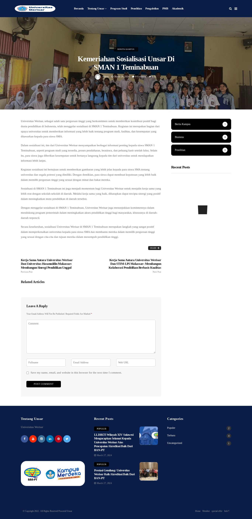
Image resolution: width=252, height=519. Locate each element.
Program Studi (118, 8)
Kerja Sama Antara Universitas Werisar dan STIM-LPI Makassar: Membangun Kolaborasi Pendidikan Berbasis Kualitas (135, 265)
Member (206, 511)
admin (105, 76)
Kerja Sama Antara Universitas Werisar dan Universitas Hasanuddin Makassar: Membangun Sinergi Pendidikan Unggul (47, 265)
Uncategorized (174, 443)
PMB (165, 8)
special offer (217, 511)
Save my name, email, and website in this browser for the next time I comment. (76, 372)
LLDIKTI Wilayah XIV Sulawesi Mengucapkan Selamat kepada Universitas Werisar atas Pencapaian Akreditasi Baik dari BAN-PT (114, 442)
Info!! (226, 511)
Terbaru (171, 435)
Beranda (79, 8)
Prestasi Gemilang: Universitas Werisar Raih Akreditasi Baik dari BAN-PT (114, 474)
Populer (101, 429)
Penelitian (136, 8)
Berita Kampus (126, 49)
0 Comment (140, 76)
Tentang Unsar (95, 8)
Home (198, 511)
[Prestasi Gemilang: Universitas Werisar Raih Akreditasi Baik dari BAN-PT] (148, 471)
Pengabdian (152, 8)
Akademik (178, 8)
